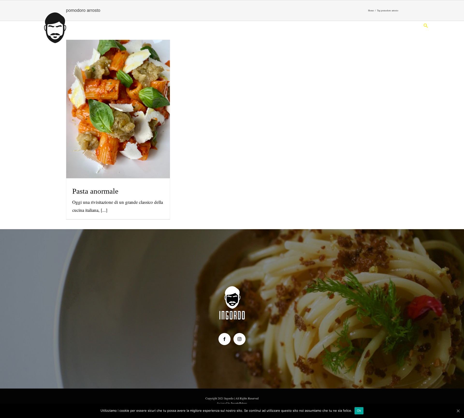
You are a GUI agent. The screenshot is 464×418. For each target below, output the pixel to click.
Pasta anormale (118, 100)
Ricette (118, 119)
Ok (359, 410)
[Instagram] (239, 339)
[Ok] (458, 410)
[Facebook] (224, 339)
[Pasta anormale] (118, 109)
